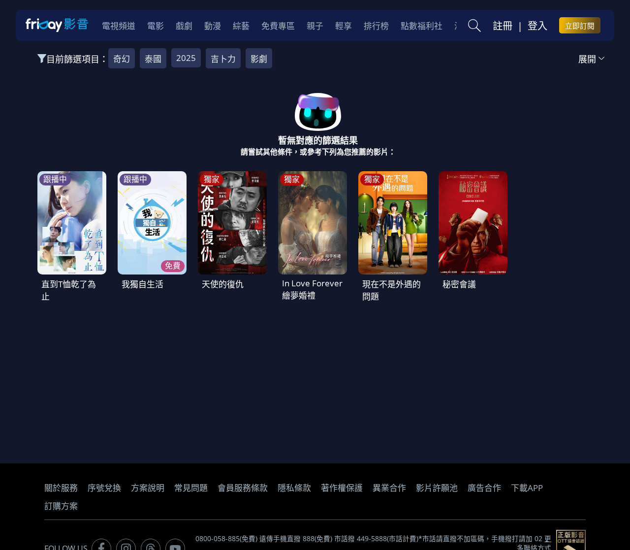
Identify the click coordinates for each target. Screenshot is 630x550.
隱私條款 (294, 487)
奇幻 (121, 58)
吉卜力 (223, 58)
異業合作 (389, 487)
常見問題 (191, 487)
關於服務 (61, 487)
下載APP (527, 487)
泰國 (153, 58)
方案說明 (147, 487)
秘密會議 (459, 284)
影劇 (259, 58)
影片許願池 (437, 487)
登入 (537, 25)
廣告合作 (484, 487)
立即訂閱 (580, 26)
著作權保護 (342, 487)
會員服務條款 (243, 487)
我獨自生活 (142, 284)
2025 (186, 57)
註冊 (502, 25)
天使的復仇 (223, 284)
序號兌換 (104, 487)
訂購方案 (61, 506)
